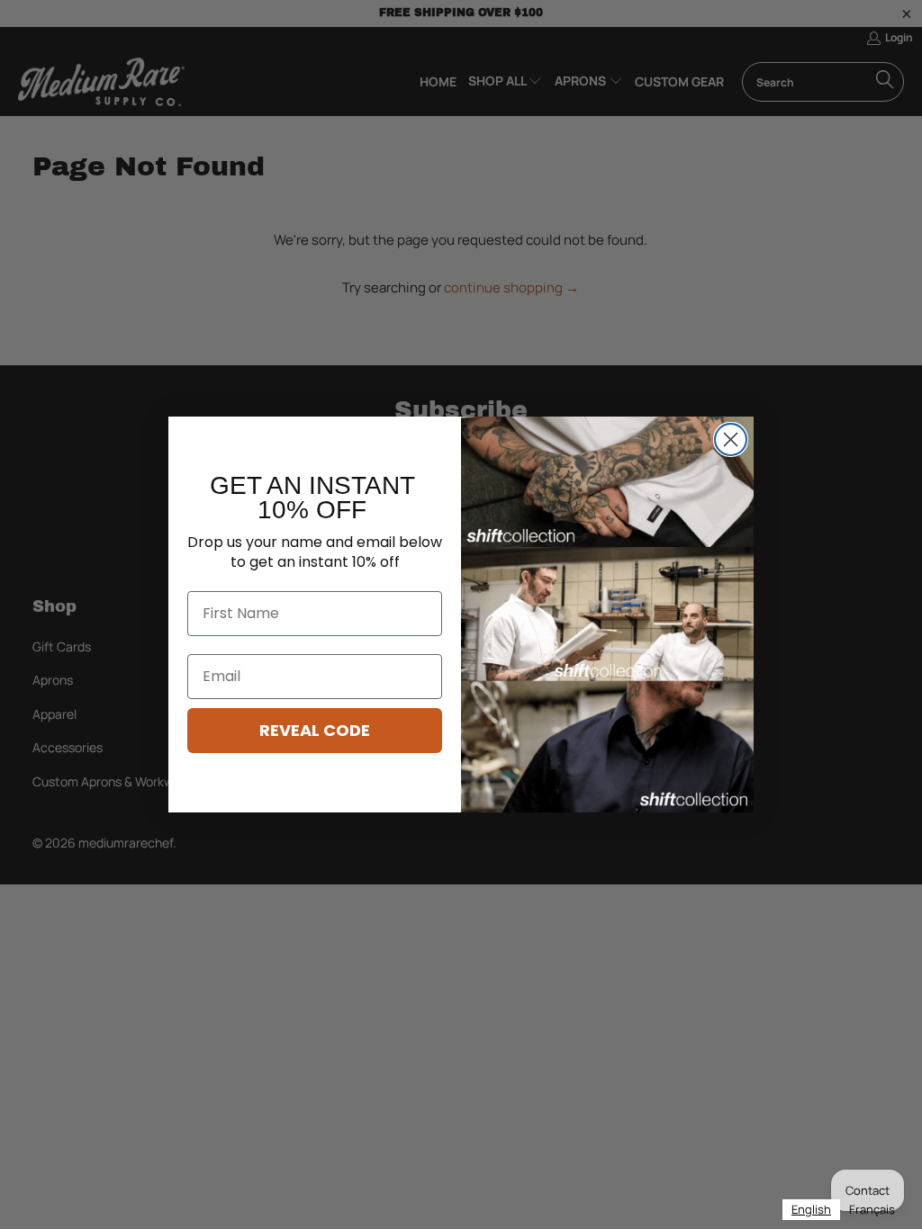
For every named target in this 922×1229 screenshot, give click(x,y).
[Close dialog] (730, 439)
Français (872, 1209)
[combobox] (811, 1209)
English (811, 1209)
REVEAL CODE (314, 730)
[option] (872, 1209)
